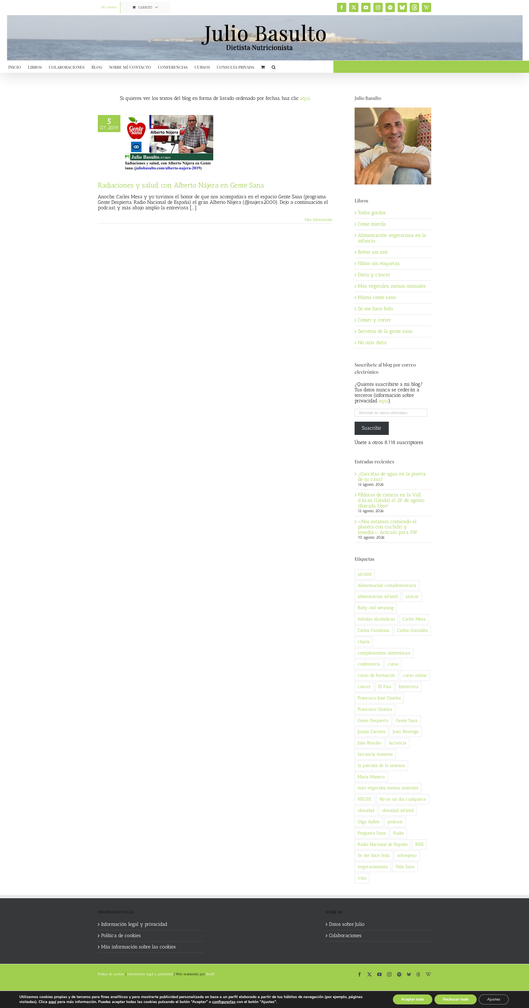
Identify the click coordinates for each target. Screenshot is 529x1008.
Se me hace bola (375, 309)
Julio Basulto (369, 742)
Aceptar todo (412, 999)
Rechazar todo (455, 999)
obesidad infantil (398, 810)
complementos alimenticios (384, 653)
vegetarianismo (373, 866)
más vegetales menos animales (388, 787)
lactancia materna (375, 754)
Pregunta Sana (372, 833)
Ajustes (493, 999)
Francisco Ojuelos (375, 709)
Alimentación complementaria (387, 585)
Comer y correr (374, 320)
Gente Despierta (373, 720)
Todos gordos (372, 213)
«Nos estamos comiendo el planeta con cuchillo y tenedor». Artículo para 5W (387, 527)
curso (393, 664)
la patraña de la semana (381, 765)
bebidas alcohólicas (376, 619)
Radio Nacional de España (383, 844)
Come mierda (372, 224)
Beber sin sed (372, 252)
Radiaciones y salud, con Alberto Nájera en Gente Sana (181, 185)
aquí (305, 98)
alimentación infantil (378, 596)
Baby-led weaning (376, 607)
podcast (395, 821)
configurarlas (224, 1001)
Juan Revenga (406, 731)
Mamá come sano (377, 297)
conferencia (369, 664)
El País (384, 686)
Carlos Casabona (374, 630)
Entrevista (409, 686)
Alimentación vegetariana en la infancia (392, 238)
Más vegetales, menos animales (392, 286)
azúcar (412, 596)
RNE (419, 844)
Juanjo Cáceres (371, 731)
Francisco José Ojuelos (379, 697)
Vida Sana (405, 866)
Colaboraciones (345, 936)
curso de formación (376, 675)
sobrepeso (407, 855)
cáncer (364, 686)
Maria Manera (371, 776)
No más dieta (372, 342)
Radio (398, 833)
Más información (319, 219)
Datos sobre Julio (347, 924)
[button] (274, 67)
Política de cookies (121, 936)
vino (362, 878)
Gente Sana (407, 720)
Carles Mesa (414, 619)
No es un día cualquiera (402, 799)
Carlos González (412, 630)
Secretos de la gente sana (385, 331)
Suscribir (372, 428)
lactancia (397, 742)
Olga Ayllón (369, 821)
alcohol (364, 574)
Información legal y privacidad (134, 924)
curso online (415, 675)
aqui (383, 401)
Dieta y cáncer (374, 275)
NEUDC (365, 799)
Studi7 (210, 974)
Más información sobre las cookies (138, 947)
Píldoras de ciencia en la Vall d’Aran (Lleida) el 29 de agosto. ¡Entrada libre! (391, 500)
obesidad (366, 810)
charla (364, 641)
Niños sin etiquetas (379, 263)
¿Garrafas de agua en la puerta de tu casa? (392, 476)
